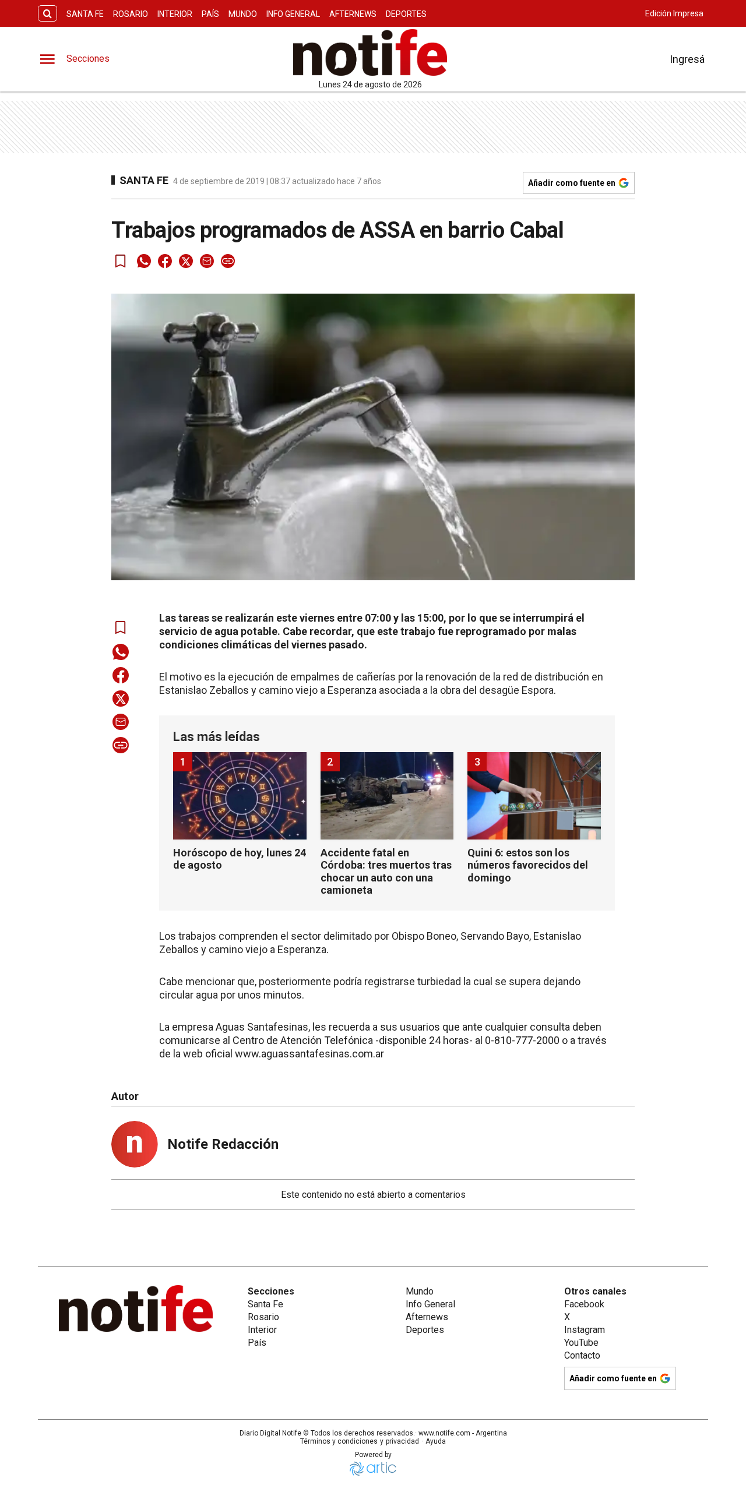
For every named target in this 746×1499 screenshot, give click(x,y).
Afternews (352, 14)
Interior (174, 14)
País (210, 14)
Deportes (406, 14)
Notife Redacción (223, 1144)
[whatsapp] (144, 261)
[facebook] (165, 261)
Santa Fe (85, 14)
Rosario (130, 14)
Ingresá (687, 59)
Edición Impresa (674, 13)
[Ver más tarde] (120, 261)
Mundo (242, 14)
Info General (293, 14)
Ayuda (435, 1441)
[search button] (47, 13)
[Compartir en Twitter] (186, 261)
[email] (207, 261)
